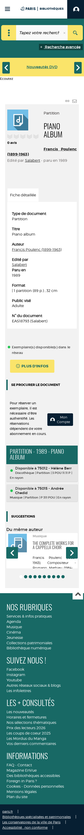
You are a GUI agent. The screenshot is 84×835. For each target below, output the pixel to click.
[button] (12, 553)
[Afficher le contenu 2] (25, 576)
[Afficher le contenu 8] (53, 576)
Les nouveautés (20, 712)
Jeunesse (15, 637)
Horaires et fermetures (26, 717)
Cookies (14, 786)
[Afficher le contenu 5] (39, 576)
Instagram (16, 675)
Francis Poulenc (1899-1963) (37, 249)
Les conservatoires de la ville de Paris (31, 822)
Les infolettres (19, 691)
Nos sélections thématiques (31, 722)
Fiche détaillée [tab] (23, 195)
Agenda (14, 621)
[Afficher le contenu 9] (58, 576)
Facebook (15, 669)
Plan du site (17, 797)
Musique (14, 627)
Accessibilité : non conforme (25, 827)
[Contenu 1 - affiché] (21, 576)
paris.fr (7, 811)
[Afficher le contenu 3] (30, 576)
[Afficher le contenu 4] (35, 576)
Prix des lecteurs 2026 (26, 728)
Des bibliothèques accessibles (33, 776)
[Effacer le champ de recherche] (65, 32)
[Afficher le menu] (7, 9)
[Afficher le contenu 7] (49, 576)
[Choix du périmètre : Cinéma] (8, 32)
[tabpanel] (42, 267)
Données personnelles (44, 786)
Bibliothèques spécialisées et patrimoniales (36, 817)
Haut (78, 594)
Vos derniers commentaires (31, 743)
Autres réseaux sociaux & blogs (34, 685)
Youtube (14, 680)
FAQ (10, 765)
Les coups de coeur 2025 (29, 733)
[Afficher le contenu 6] (44, 576)
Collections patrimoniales (29, 643)
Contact (25, 765)
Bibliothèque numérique (29, 648)
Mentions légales (22, 792)
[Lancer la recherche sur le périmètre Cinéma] (75, 32)
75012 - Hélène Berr (55, 468)
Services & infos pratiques (29, 616)
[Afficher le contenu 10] (63, 576)
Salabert (32, 160)
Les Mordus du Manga (26, 738)
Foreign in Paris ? (22, 781)
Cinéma (14, 632)
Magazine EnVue (22, 770)
